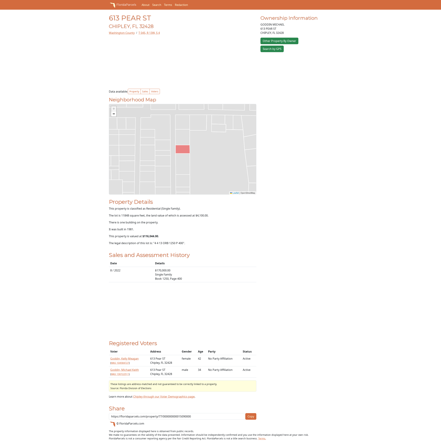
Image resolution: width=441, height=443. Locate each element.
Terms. (262, 438)
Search (156, 5)
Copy (251, 416)
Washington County (122, 33)
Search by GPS (272, 49)
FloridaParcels (126, 4)
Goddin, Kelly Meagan (124, 358)
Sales (145, 91)
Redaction (181, 5)
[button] (113, 108)
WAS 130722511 (120, 374)
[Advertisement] (182, 62)
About (146, 5)
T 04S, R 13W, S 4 (149, 33)
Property (134, 91)
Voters (154, 91)
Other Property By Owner (279, 41)
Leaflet (235, 192)
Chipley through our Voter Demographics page (164, 396)
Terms (168, 5)
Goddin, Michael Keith (124, 370)
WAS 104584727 (120, 362)
